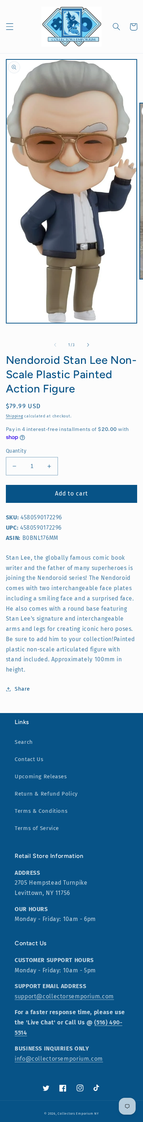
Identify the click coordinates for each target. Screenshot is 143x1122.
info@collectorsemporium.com (59, 1058)
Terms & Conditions (41, 811)
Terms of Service (37, 828)
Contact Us (29, 759)
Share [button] (22, 689)
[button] (9, 26)
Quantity (16, 451)
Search (24, 742)
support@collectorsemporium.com (64, 996)
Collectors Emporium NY (78, 1113)
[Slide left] (55, 345)
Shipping (14, 416)
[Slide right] (88, 345)
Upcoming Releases (41, 776)
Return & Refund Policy (46, 793)
